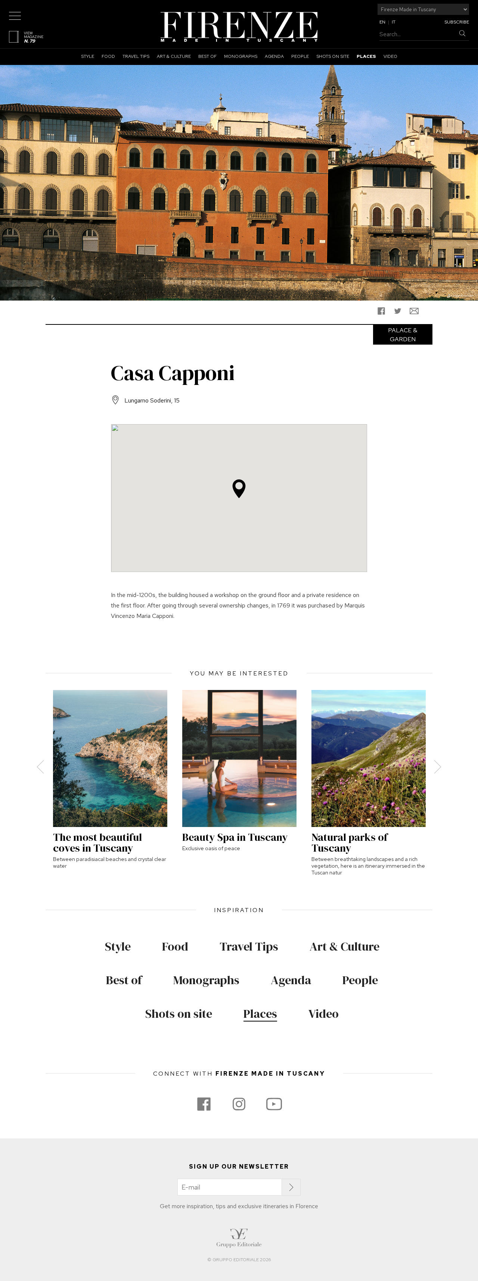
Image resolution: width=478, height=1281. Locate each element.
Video (390, 56)
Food (108, 56)
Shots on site (332, 56)
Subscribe (456, 22)
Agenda (274, 56)
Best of (207, 56)
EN (382, 22)
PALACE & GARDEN (402, 334)
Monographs (240, 56)
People (300, 56)
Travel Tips (135, 56)
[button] (239, 488)
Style (87, 56)
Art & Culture (174, 56)
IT (393, 22)
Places (366, 56)
